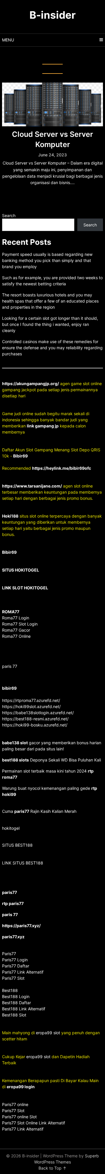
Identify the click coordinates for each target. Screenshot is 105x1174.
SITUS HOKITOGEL (20, 569)
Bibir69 (20, 455)
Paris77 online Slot (20, 1116)
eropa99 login (21, 1086)
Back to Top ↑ (52, 1168)
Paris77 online (15, 1104)
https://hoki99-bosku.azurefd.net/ (34, 724)
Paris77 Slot (13, 1110)
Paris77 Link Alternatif (22, 1128)
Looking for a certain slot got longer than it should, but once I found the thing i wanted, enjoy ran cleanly (50, 324)
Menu (8, 39)
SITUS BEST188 (17, 845)
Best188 (10, 990)
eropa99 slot (48, 1032)
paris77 (21, 811)
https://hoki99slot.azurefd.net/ (31, 706)
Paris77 (9, 953)
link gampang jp (43, 425)
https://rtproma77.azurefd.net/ (31, 700)
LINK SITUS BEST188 (22, 862)
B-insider (52, 15)
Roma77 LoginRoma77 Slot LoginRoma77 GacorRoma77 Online (20, 624)
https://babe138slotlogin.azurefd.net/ (38, 712)
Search (8, 215)
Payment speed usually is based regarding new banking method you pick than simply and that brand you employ (47, 260)
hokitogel (11, 828)
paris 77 (9, 666)
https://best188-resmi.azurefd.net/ (35, 718)
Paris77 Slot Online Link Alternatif (33, 1122)
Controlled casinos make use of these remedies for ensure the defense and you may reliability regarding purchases (52, 347)
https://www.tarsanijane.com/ (32, 485)
